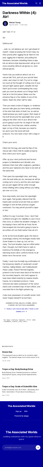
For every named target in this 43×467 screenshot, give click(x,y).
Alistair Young (14, 22)
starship (11, 305)
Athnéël (28, 303)
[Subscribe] (38, 447)
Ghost (26, 416)
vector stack (20, 305)
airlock (22, 303)
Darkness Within (12, 303)
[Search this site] (36, 3)
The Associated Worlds (15, 3)
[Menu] (40, 3)
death (34, 303)
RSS (25, 411)
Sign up (18, 411)
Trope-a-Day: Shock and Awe (17, 309)
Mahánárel (31, 305)
